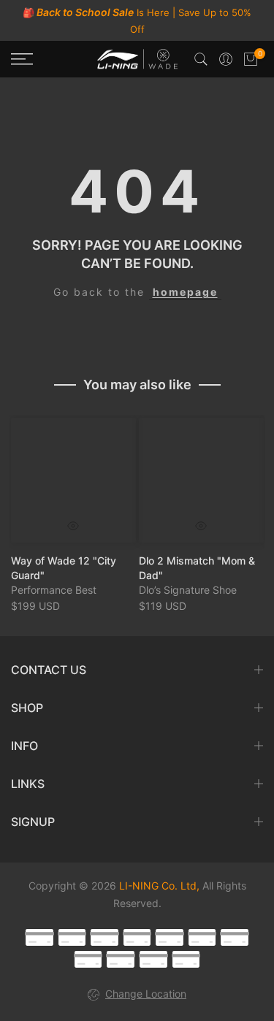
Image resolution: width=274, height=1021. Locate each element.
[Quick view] (73, 526)
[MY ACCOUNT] (226, 59)
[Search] (201, 59)
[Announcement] (137, 20)
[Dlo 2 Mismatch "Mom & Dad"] (201, 480)
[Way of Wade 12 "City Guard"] (73, 480)
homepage (185, 292)
